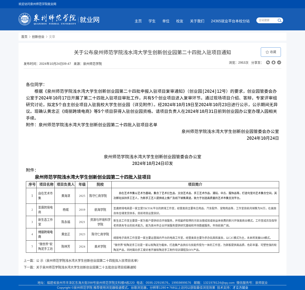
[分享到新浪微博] (279, 62)
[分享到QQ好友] (273, 62)
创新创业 (38, 36)
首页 (24, 36)
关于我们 (197, 21)
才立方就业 (240, 287)
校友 (179, 21)
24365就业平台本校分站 (230, 21)
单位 (165, 21)
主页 (138, 21)
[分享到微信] (268, 62)
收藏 (272, 52)
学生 (152, 21)
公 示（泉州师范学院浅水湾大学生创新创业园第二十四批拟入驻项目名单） (88, 260)
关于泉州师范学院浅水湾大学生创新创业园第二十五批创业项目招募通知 (86, 267)
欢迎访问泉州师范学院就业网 (37, 4)
